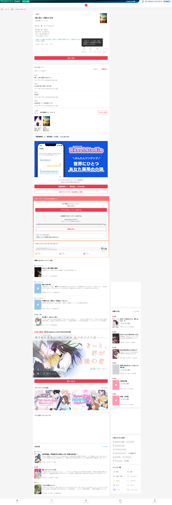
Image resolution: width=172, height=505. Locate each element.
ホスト (68, 39)
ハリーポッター (119, 446)
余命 (37, 39)
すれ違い (49, 39)
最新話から (105, 69)
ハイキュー (127, 457)
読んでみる (71, 381)
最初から (96, 69)
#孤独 (41, 332)
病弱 (59, 39)
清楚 (63, 39)
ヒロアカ (116, 457)
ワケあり (78, 39)
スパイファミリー (119, 453)
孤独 (42, 41)
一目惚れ (42, 39)
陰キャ (55, 39)
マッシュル (117, 461)
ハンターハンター (119, 449)
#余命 (36, 332)
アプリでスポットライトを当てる (71, 210)
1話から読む (71, 58)
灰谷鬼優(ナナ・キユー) (41, 20)
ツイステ (130, 442)
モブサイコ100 (118, 442)
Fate (126, 461)
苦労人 (38, 41)
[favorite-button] (84, 49)
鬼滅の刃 (132, 453)
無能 (73, 39)
